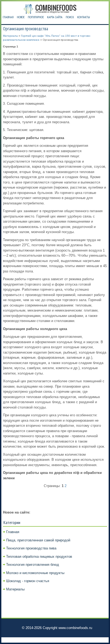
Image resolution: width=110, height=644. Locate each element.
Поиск (70, 17)
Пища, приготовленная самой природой (38, 540)
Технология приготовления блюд (32, 565)
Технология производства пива (31, 548)
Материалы (10, 35)
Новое (21, 17)
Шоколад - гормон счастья (27, 581)
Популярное (36, 17)
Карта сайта (54, 17)
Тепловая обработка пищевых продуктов (39, 557)
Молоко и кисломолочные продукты (35, 573)
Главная (8, 17)
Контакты (83, 17)
